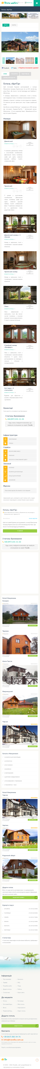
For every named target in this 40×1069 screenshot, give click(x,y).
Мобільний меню (37, 3)
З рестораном (8, 765)
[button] (34, 42)
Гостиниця (20, 1001)
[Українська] (28, 2)
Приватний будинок (8, 1011)
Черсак (5, 721)
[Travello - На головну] (4, 1059)
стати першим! (26, 490)
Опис (5, 74)
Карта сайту (21, 992)
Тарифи (5, 982)
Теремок (5, 631)
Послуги (14, 74)
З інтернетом (8, 761)
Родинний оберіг (8, 855)
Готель (5, 1001)
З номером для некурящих (12, 757)
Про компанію (7, 979)
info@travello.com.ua (13, 1040)
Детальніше (32, 625)
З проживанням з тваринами (13, 781)
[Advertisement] (20, 573)
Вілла (4, 1007)
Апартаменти (21, 1007)
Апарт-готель (21, 1011)
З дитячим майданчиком (12, 777)
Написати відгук (9, 77)
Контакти (20, 979)
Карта (14, 25)
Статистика (6, 992)
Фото (6, 25)
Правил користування (28, 500)
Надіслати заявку (18, 897)
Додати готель (7, 989)
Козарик (5, 601)
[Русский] (21, 2)
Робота (20, 989)
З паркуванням (8, 773)
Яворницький (7, 691)
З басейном (7, 769)
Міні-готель (21, 1004)
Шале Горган (7, 661)
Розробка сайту (7, 986)
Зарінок (5, 825)
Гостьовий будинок (8, 1004)
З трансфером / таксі (10, 784)
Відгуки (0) (25, 74)
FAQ (19, 982)
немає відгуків (33, 518)
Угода (19, 986)
